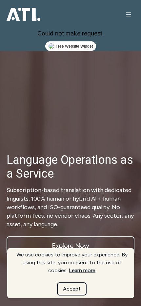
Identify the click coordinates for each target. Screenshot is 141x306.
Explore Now (70, 246)
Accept (72, 289)
